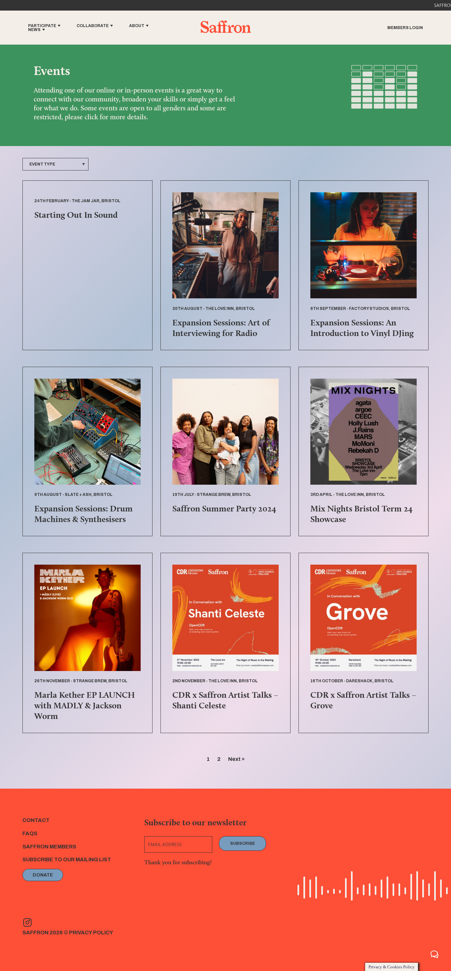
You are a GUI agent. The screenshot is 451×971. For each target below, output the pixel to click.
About (136, 25)
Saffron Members (49, 846)
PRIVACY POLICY (91, 932)
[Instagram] (27, 922)
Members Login (405, 27)
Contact (36, 820)
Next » (236, 759)
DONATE (43, 875)
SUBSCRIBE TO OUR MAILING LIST (66, 859)
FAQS (29, 833)
